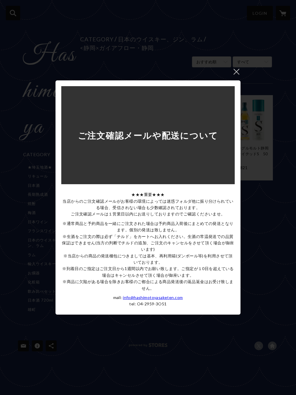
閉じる (236, 72)
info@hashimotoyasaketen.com (153, 297)
